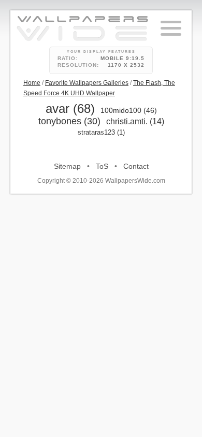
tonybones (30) (69, 121)
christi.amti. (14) (135, 121)
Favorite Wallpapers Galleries (86, 82)
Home (31, 82)
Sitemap (67, 166)
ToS (102, 166)
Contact (136, 166)
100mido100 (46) (128, 110)
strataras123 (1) (101, 132)
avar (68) (70, 108)
